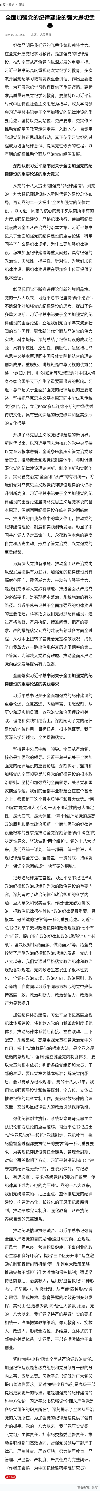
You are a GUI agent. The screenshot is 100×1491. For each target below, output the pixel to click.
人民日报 (45, 34)
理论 (11, 5)
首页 (3, 5)
